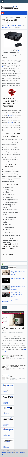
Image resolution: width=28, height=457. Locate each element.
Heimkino (12, 55)
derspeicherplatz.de (6, 435)
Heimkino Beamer (12, 25)
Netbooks (10, 122)
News (19, 25)
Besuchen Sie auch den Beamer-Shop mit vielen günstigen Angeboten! (11, 246)
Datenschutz (10, 452)
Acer (4, 25)
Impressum (3, 452)
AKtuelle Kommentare (12, 267)
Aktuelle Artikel (4, 267)
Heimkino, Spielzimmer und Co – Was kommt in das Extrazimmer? (18, 288)
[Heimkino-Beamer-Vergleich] (9, 7)
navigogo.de (5, 391)
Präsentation (11, 115)
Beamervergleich (6, 27)
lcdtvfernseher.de (6, 413)
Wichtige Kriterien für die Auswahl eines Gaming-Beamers (16, 294)
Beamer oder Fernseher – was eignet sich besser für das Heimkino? (18, 273)
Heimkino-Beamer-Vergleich (15, 450)
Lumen (4, 66)
